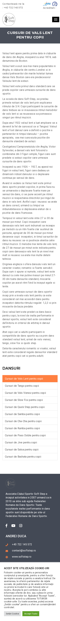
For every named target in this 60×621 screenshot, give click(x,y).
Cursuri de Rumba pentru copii (22, 428)
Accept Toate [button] (30, 613)
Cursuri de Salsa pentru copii (21, 449)
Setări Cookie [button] (12, 613)
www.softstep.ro (21, 556)
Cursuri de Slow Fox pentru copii (24, 399)
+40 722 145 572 (13, 7)
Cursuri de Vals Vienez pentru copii (25, 392)
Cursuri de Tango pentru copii (22, 385)
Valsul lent (8, 66)
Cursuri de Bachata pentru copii (23, 456)
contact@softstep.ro (24, 550)
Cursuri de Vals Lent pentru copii (24, 378)
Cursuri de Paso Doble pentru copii (25, 435)
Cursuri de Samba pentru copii (22, 414)
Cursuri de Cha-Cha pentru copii (23, 421)
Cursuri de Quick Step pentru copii (25, 407)
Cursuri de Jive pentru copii (21, 442)
